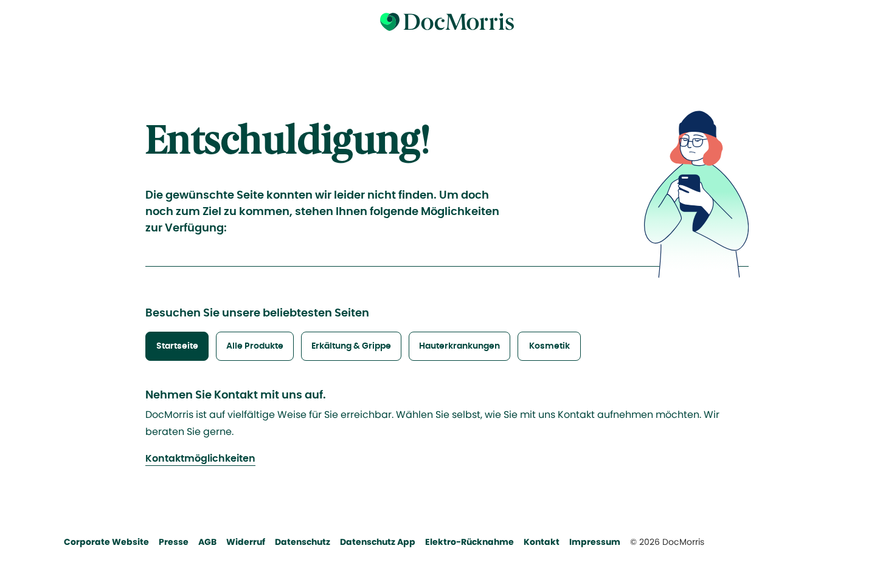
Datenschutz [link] (302, 542)
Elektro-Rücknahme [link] (469, 542)
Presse (174, 542)
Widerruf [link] (245, 542)
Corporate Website (106, 542)
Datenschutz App (377, 542)
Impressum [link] (594, 542)
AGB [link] (207, 542)
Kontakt (542, 542)
